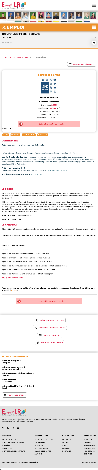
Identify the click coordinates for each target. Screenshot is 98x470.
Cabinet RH (7, 448)
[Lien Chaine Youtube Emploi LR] (18, 428)
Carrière (6, 445)
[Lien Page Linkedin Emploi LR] (8, 428)
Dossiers (39, 445)
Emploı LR (90, 436)
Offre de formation (44, 440)
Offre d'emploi (9, 440)
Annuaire (66, 448)
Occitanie (66, 451)
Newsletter (89, 448)
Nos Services (89, 451)
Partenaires (89, 445)
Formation (41, 436)
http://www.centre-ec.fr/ (12, 278)
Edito (64, 445)
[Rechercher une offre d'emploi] (94, 43)
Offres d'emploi (20, 57)
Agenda (65, 442)
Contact (88, 454)
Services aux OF (42, 448)
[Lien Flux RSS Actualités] (3, 428)
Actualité (68, 436)
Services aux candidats (13, 442)
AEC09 (14, 290)
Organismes (40, 442)
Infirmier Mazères (38, 57)
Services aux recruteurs (13, 451)
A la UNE (38, 454)
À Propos (88, 440)
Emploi (8, 57)
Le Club (87, 442)
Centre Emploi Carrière (57, 170)
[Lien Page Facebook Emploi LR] (13, 428)
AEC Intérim (36, 174)
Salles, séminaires (43, 451)
